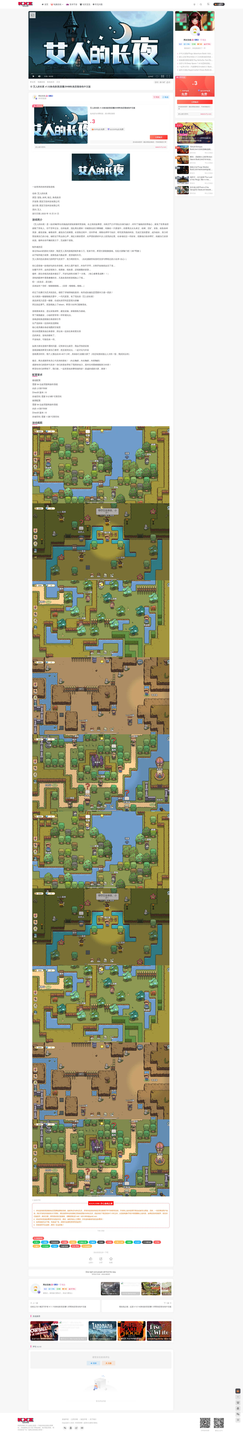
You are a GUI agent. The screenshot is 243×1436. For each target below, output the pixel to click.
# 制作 (55, 1246)
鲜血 (179, 209)
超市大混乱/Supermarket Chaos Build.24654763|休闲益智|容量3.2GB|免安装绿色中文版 (196, 70)
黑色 (179, 206)
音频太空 (181, 220)
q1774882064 (189, 264)
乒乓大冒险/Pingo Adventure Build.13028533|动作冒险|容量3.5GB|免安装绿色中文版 (196, 53)
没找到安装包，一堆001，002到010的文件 (198, 296)
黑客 (199, 206)
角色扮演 (50, 82)
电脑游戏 (41, 82)
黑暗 (193, 206)
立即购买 (158, 137)
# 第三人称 (119, 1242)
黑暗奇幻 (187, 206)
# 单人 (36, 1242)
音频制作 (190, 220)
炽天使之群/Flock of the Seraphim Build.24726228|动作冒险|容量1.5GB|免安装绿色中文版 (201, 191)
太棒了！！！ (189, 236)
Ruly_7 (186, 233)
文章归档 (74, 1419)
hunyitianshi (189, 272)
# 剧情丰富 (82, 1242)
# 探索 (64, 1242)
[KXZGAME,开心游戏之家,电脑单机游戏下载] (26, 1420)
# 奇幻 (73, 1242)
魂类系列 (192, 209)
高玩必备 (200, 209)
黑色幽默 (195, 202)
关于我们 (93, 1419)
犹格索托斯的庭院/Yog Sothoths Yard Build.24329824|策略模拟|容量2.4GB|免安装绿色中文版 (196, 60)
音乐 (188, 224)
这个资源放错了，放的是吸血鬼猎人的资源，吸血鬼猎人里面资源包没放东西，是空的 (198, 277)
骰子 (179, 213)
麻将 (204, 206)
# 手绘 (157, 1242)
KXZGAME (79, 1423)
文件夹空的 (188, 260)
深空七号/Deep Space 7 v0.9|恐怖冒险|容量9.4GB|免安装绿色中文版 (196, 63)
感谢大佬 (187, 244)
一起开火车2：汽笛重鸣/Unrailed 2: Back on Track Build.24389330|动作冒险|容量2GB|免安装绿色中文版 (196, 66)
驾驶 (190, 213)
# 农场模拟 (86, 1246)
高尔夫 (208, 209)
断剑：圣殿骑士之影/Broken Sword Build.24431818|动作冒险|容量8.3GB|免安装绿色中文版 (201, 160)
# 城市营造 (64, 1246)
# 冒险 (45, 1242)
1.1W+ (52, 1289)
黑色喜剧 (204, 202)
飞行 (201, 213)
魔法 (185, 209)
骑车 (185, 213)
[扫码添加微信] (237, 1414)
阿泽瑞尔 (187, 249)
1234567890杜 (189, 292)
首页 (33, 82)
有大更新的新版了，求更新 (194, 287)
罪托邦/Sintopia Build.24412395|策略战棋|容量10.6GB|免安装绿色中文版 (201, 149)
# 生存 (137, 1242)
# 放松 (101, 1242)
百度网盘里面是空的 (191, 252)
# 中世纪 (45, 1246)
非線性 (201, 224)
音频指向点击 (198, 216)
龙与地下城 (182, 202)
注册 (110, 1363)
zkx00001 (187, 284)
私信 (166, 97)
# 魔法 (36, 1246)
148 (65, 1289)
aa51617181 (188, 256)
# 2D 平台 (75, 1246)
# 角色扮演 (54, 1242)
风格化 (207, 213)
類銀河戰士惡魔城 (184, 216)
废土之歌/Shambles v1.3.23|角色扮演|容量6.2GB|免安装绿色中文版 (196, 56)
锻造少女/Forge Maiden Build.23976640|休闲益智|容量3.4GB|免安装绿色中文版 (201, 169)
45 (59, 1289)
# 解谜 (92, 1242)
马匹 (195, 213)
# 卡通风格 (147, 1242)
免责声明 (83, 1419)
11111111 (187, 267)
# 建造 (129, 1242)
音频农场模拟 (200, 220)
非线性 (194, 224)
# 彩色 (109, 1242)
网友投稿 (41, 95)
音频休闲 (181, 224)
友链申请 (65, 1419)
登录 (95, 1363)
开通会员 (220, 4)
